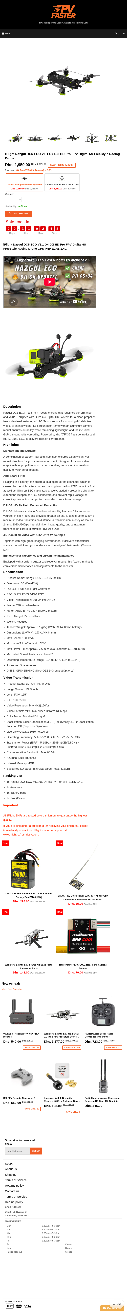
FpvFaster (17, 1301)
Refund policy (14, 1202)
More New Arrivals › (12, 989)
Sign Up (36, 1151)
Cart (122, 33)
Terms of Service (16, 1196)
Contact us (12, 1191)
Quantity (9, 194)
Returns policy (14, 1185)
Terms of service (16, 1180)
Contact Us (113, 1308)
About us (11, 1169)
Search (9, 1163)
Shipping (11, 1174)
